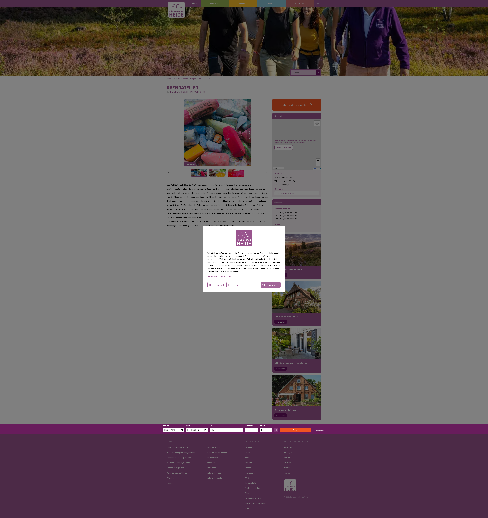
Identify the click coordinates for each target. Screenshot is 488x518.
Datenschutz (213, 276)
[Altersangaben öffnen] (276, 430)
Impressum (226, 276)
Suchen (296, 430)
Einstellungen (235, 285)
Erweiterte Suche (319, 430)
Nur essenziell (216, 285)
